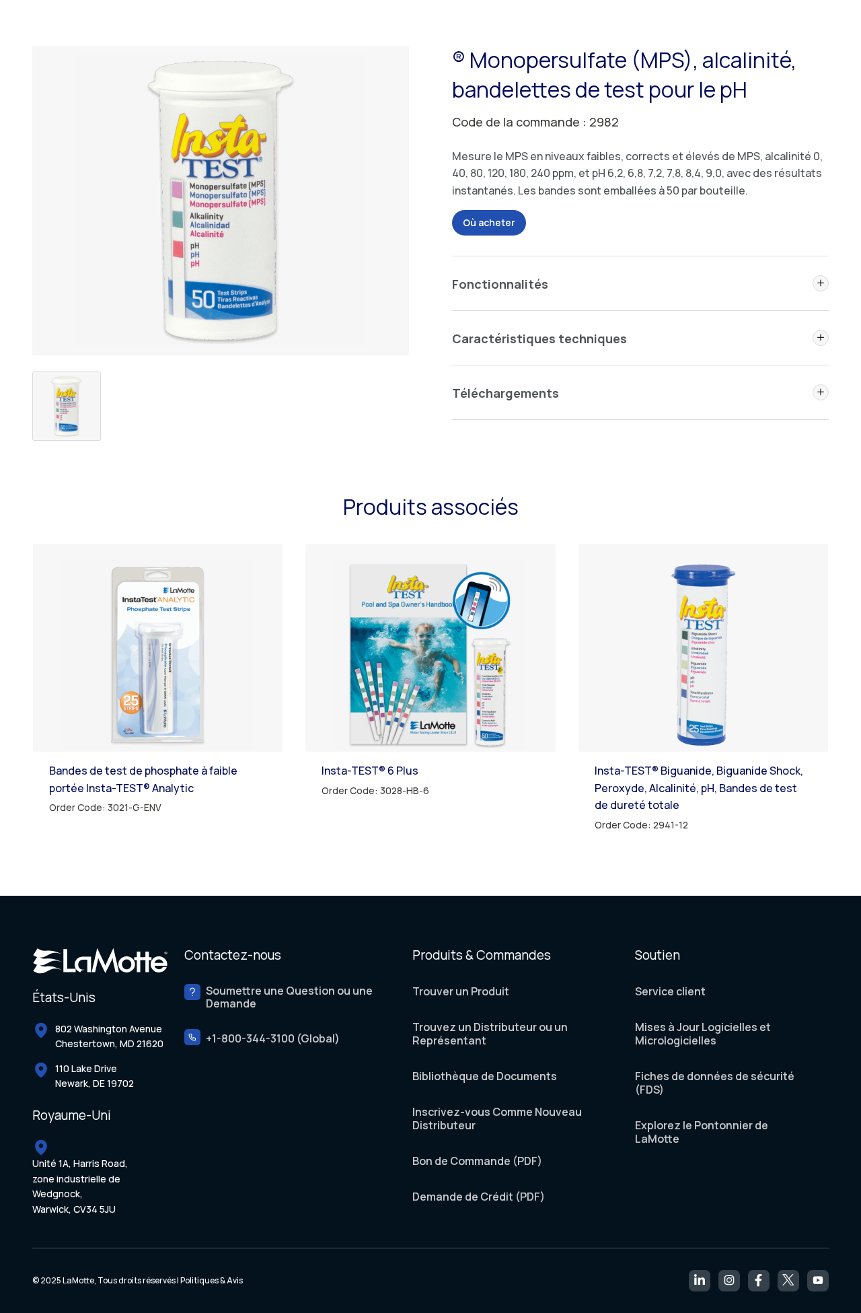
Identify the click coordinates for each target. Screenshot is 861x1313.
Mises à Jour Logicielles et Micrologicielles (703, 1033)
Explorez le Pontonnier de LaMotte (701, 1132)
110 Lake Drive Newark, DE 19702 (94, 1076)
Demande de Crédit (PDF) (478, 1196)
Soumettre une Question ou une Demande (289, 997)
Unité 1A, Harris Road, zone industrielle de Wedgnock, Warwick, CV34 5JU (80, 1186)
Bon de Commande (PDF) (477, 1161)
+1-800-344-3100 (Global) (273, 1038)
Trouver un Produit (460, 991)
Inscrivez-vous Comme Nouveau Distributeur (497, 1118)
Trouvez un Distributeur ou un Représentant (490, 1033)
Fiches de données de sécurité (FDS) (714, 1082)
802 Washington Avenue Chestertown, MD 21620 (109, 1036)
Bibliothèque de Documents (484, 1076)
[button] (821, 283)
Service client (670, 991)
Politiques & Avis (211, 1280)
